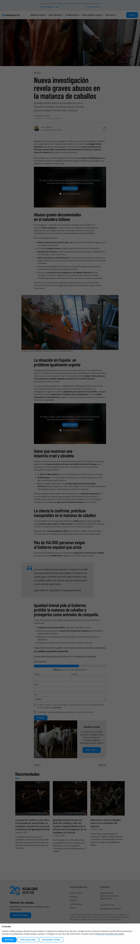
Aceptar (9, 940)
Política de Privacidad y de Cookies (110, 934)
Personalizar (28, 940)
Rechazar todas (51, 940)
